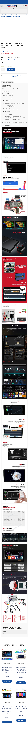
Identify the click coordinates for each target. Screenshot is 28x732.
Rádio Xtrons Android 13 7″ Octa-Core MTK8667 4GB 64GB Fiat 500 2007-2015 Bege (21, 670)
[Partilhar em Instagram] (17, 76)
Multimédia (6, 15)
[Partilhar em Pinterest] (20, 76)
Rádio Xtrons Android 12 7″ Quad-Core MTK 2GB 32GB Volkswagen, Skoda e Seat (7, 710)
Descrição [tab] (3, 82)
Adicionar (10, 69)
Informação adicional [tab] (9, 82)
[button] (1, 6)
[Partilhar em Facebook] (13, 76)
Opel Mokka (17, 62)
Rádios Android (13, 15)
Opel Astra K (11, 62)
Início (2, 15)
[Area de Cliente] (24, 5)
